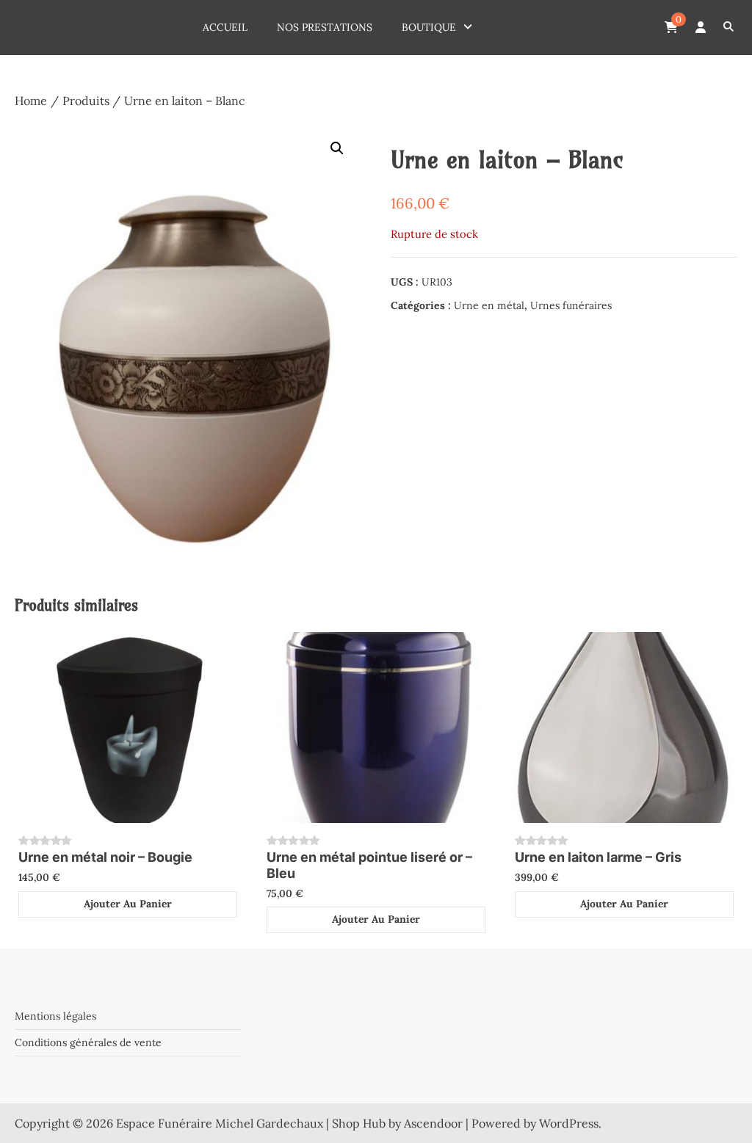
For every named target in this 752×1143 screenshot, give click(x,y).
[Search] (728, 27)
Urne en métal (489, 305)
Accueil (225, 27)
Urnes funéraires (571, 305)
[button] (337, 148)
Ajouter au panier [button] (128, 903)
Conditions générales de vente (88, 1042)
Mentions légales (55, 1016)
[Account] (701, 27)
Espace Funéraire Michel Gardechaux (219, 1123)
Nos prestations (324, 27)
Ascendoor (433, 1123)
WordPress (569, 1123)
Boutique (429, 27)
